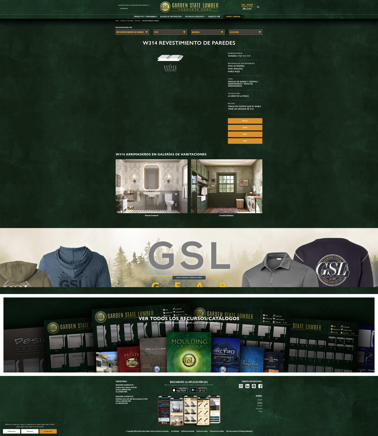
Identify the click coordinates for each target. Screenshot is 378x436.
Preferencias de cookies (217, 431)
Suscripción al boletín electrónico (133, 5)
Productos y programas (126, 21)
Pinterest (254, 386)
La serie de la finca (238, 96)
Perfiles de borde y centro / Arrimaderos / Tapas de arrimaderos (243, 83)
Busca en (258, 7)
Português (259, 408)
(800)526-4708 (126, 389)
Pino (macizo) (235, 69)
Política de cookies (202, 431)
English (260, 399)
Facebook (260, 386)
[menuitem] (248, 7)
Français (259, 405)
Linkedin (247, 386)
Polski (260, 411)
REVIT (245, 121)
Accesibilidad (175, 431)
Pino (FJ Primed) (236, 66)
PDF (245, 141)
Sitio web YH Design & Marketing (239, 431)
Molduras (137, 21)
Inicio (117, 21)
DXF (245, 134)
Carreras (124, 8)
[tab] (146, 16)
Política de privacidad (187, 431)
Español (260, 402)
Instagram (241, 386)
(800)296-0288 (126, 401)
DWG (245, 127)
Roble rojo (234, 71)
